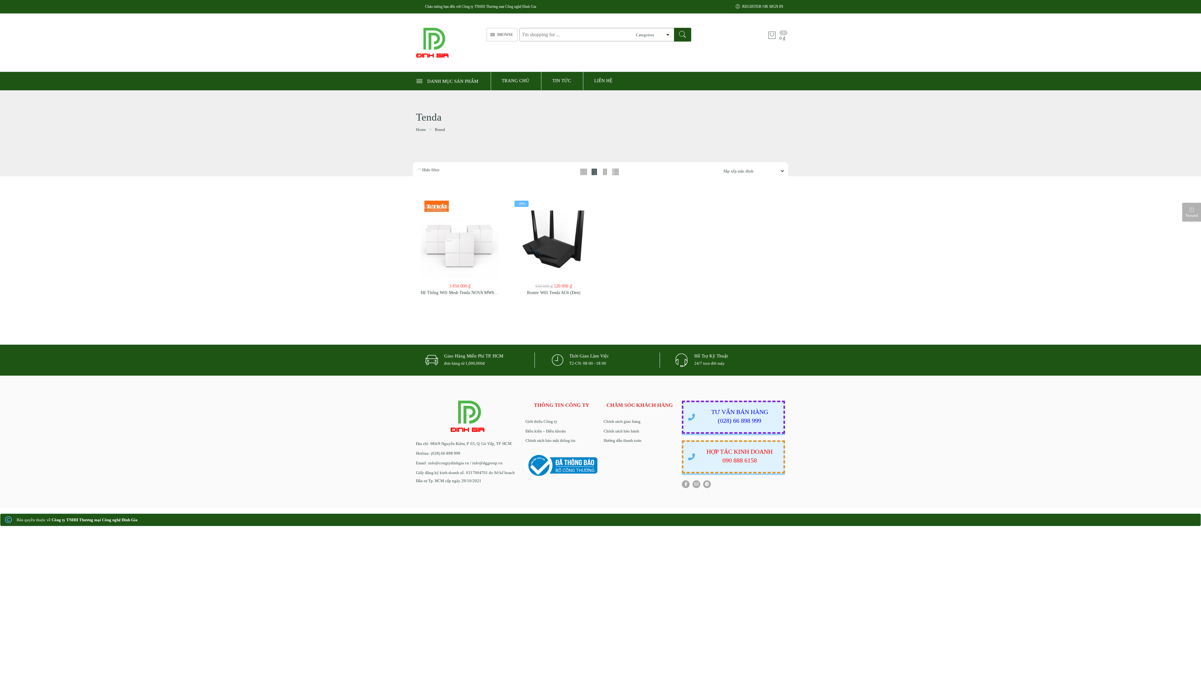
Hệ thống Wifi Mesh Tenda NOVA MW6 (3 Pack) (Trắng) (473, 292)
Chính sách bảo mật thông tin (550, 440)
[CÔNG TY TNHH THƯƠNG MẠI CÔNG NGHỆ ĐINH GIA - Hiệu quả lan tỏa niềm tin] (448, 43)
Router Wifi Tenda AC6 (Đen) (553, 292)
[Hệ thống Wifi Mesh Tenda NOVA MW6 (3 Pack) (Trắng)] (460, 240)
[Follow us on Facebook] (686, 484)
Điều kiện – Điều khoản (545, 431)
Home (421, 129)
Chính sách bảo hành (621, 431)
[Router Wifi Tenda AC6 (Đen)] (553, 240)
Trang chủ (515, 80)
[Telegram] (707, 484)
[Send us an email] (696, 484)
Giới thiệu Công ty (541, 421)
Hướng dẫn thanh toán (622, 440)
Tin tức (561, 80)
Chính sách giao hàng (622, 421)
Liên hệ (603, 80)
